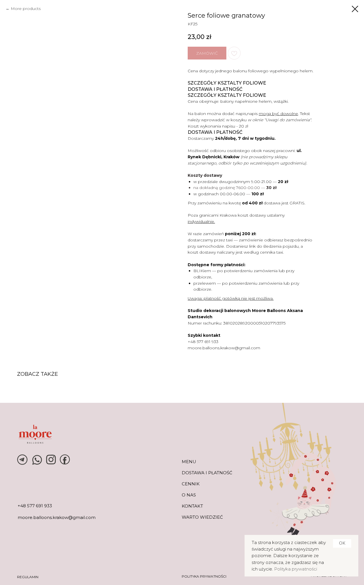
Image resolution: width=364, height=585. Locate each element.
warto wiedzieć (202, 517)
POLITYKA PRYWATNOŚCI (204, 576)
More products (26, 8)
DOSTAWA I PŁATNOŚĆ (207, 472)
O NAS (189, 495)
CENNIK (191, 484)
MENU (189, 461)
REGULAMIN (27, 577)
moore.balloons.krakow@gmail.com (224, 347)
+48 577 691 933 (203, 341)
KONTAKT (192, 506)
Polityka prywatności (295, 569)
